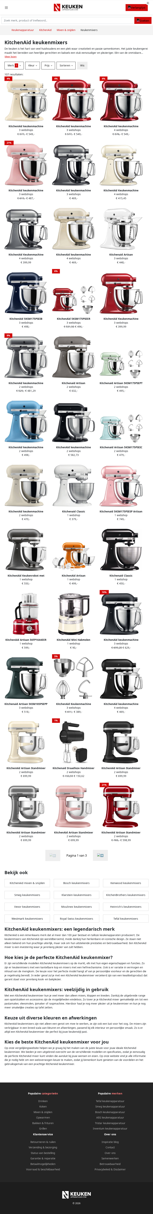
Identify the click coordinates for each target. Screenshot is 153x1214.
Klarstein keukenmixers (76, 895)
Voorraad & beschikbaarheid (43, 1169)
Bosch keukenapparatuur (110, 1112)
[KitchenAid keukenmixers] (100, 855)
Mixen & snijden (43, 1112)
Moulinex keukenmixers (76, 906)
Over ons (110, 1153)
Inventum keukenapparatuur (110, 1128)
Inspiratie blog (110, 1142)
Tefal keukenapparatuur (110, 1101)
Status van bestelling (43, 1153)
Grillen (43, 1128)
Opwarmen (43, 1117)
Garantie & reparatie (42, 1158)
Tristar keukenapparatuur (110, 1123)
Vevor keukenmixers (27, 906)
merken (117, 1093)
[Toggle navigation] (6, 7)
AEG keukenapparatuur (110, 1117)
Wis (82, 65)
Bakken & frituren (43, 1123)
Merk (12, 65)
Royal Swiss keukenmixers (76, 918)
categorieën (50, 1093)
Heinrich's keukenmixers (125, 906)
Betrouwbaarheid (110, 1164)
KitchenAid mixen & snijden (27, 883)
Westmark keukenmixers (27, 918)
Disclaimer (119, 1169)
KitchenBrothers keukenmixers (125, 895)
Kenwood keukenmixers (125, 883)
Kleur (31, 65)
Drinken (43, 1101)
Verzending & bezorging (43, 1147)
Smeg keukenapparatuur (110, 1106)
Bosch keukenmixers (76, 883)
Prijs (47, 65)
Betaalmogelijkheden (42, 1164)
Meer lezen (11, 56)
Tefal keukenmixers (125, 918)
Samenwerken (110, 1158)
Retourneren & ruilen (43, 1142)
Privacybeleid (102, 1169)
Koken (43, 1106)
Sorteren (65, 65)
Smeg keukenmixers (27, 895)
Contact (110, 1147)
